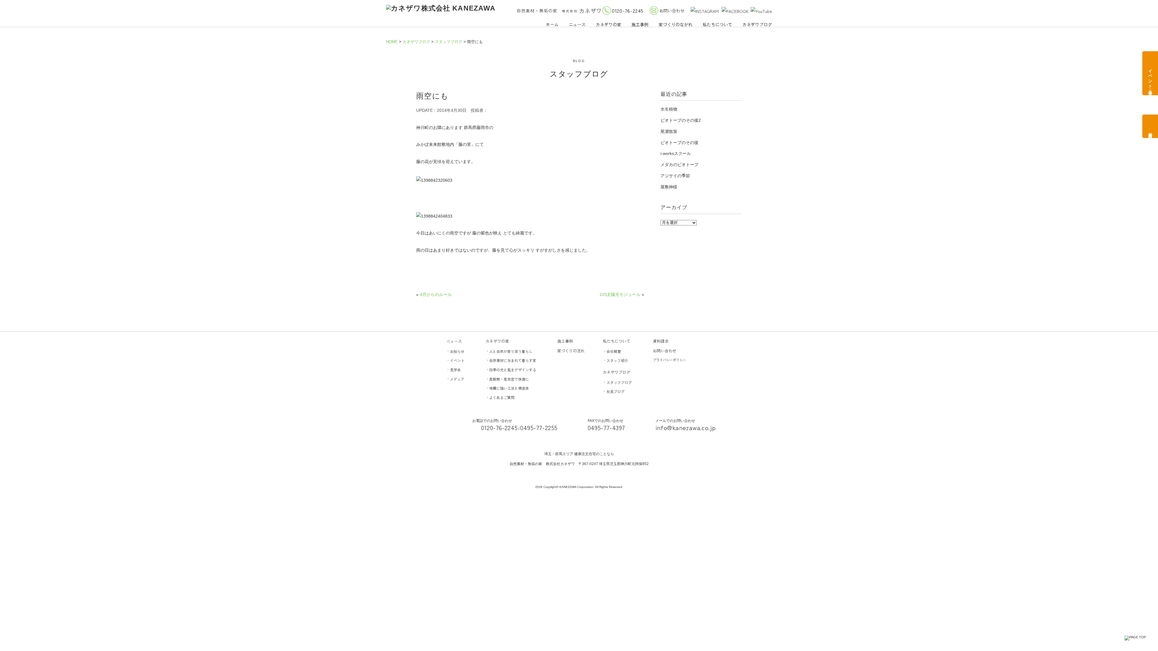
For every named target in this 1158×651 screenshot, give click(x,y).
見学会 (455, 369)
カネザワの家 (608, 24)
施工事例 (639, 24)
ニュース (577, 24)
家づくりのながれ (675, 24)
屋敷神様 (668, 186)
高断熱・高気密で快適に (509, 379)
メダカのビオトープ (679, 164)
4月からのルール (436, 294)
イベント (457, 360)
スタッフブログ (619, 382)
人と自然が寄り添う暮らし (511, 351)
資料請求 (661, 341)
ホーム (552, 24)
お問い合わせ (672, 11)
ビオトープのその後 (679, 142)
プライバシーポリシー (669, 359)
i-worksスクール (675, 153)
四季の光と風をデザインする (512, 369)
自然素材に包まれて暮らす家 (512, 360)
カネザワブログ (757, 24)
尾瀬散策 (668, 131)
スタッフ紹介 (617, 360)
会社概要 (613, 351)
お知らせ (457, 351)
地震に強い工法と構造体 (509, 388)
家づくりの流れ (571, 351)
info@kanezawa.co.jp (685, 427)
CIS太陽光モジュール (620, 294)
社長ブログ (615, 391)
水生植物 (668, 109)
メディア (457, 379)
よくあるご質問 (501, 397)
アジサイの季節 (675, 175)
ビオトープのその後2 (680, 120)
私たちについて (717, 24)
